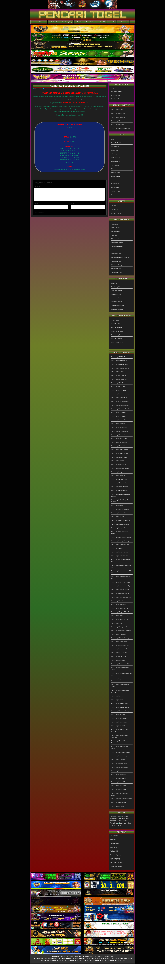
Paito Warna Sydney (116, 265)
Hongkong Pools (115, 816)
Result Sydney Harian (117, 331)
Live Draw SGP (44, 960)
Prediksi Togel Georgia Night (119, 457)
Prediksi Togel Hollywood (118, 472)
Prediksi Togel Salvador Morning (120, 638)
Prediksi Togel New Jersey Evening (120, 582)
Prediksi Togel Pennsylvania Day (120, 627)
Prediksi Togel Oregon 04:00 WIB (120, 608)
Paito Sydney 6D (115, 227)
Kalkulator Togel (115, 191)
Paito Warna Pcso (116, 261)
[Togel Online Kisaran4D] (82, 53)
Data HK (72, 958)
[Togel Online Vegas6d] (56, 901)
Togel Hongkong (115, 858)
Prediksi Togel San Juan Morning (120, 645)
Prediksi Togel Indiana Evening (119, 486)
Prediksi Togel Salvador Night (119, 641)
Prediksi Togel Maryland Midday (120, 528)
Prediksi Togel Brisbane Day (118, 375)
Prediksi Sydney (67, 22)
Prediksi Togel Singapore (118, 113)
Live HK (112, 88)
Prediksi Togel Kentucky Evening (120, 509)
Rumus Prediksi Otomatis (118, 143)
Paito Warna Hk (115, 239)
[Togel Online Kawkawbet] (56, 893)
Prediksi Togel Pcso (116, 121)
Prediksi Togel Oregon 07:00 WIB (120, 612)
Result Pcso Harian (116, 346)
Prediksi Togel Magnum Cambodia (120, 128)
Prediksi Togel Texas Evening (119, 718)
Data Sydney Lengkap (117, 309)
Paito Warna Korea (116, 250)
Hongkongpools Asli (116, 866)
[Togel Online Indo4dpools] (56, 950)
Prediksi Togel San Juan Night (119, 649)
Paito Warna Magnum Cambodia (120, 257)
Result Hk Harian (115, 323)
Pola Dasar (114, 169)
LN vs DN (113, 180)
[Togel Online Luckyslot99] (109, 885)
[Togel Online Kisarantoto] (82, 61)
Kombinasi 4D (115, 183)
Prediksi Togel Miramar (117, 548)
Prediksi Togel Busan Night (118, 390)
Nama (36, 203)
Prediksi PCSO (90, 22)
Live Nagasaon (114, 843)
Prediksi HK (101, 22)
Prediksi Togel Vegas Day (118, 759)
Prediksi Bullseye (54, 22)
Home (34, 22)
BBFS (112, 139)
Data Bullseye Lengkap (117, 305)
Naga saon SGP (115, 847)
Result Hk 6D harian (116, 338)
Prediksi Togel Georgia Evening (119, 449)
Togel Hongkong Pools (117, 862)
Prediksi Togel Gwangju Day (118, 464)
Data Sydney (123, 823)
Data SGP (121, 825)
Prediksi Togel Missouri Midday (119, 555)
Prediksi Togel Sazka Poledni (119, 652)
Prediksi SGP (79, 22)
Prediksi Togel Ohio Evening (118, 601)
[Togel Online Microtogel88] (56, 877)
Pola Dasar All (115, 165)
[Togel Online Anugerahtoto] (109, 909)
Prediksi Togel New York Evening (120, 589)
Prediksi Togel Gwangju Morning (120, 468)
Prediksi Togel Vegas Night (118, 774)
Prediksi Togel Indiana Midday (119, 490)
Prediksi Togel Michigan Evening (120, 541)
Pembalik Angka (115, 172)
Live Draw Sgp (115, 209)
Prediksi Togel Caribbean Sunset (120, 409)
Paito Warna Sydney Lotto (58, 960)
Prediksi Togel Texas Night (118, 725)
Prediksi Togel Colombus (118, 423)
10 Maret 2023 (38, 88)
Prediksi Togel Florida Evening (119, 442)
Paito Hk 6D (114, 235)
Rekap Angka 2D (115, 161)
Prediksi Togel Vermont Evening (119, 782)
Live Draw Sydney (116, 213)
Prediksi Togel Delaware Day (119, 435)
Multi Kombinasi (115, 176)
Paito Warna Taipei (116, 268)
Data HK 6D (95, 958)
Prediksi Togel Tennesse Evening (120, 703)
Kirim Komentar (39, 212)
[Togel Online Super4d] (82, 45)
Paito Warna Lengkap (117, 242)
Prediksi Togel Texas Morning (119, 722)
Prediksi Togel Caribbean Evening (120, 401)
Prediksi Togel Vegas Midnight (119, 767)
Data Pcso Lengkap (116, 301)
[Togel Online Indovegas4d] (109, 950)
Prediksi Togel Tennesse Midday (120, 707)
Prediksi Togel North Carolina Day (120, 593)
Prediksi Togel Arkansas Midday (120, 368)
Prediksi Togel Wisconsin (118, 806)
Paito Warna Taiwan (116, 272)
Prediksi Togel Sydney (117, 109)
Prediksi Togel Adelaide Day (118, 357)
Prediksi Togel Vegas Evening (119, 763)
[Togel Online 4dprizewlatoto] (56, 933)
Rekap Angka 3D (115, 157)
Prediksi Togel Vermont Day (118, 778)
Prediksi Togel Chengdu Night (119, 416)
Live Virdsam (114, 836)
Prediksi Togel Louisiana (117, 516)
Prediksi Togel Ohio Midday (118, 604)
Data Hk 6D (111, 22)
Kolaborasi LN (115, 187)
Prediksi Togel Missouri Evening (119, 552)
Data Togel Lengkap (116, 290)
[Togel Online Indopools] (109, 933)
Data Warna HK (120, 818)
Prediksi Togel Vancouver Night (119, 756)
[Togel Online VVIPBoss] (82, 29)
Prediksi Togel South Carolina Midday (121, 664)
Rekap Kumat (114, 150)
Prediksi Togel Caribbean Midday (120, 405)
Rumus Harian (115, 195)
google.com (71, 99)
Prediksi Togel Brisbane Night (119, 379)
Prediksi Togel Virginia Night (118, 789)
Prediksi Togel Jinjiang (117, 505)
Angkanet (113, 839)
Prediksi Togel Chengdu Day (118, 412)
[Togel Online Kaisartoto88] (56, 942)
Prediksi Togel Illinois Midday (119, 483)
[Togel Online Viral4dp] (82, 78)
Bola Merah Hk (115, 99)
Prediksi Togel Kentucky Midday (120, 513)
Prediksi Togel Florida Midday (119, 446)
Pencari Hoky (114, 823)
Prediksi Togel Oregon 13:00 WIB (120, 619)
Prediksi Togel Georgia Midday (119, 453)
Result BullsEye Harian (117, 342)
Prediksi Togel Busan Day (118, 386)
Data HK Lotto (87, 960)
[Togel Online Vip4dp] (109, 893)
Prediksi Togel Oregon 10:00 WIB (120, 615)
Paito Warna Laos (116, 253)
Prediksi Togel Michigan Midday (120, 544)
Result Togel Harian (116, 327)
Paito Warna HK (37, 958)
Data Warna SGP (124, 821)
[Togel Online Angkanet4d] (109, 925)
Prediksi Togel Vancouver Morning (120, 752)
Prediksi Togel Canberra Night (119, 397)
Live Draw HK (114, 205)
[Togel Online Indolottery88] (109, 917)
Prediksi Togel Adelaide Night (119, 360)
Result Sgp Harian (116, 320)
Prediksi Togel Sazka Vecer (118, 656)
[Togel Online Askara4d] (56, 909)
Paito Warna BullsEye (117, 246)
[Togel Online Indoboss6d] (109, 877)
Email (72, 203)
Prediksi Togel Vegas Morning (119, 771)
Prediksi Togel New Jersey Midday (120, 586)
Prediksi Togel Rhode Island (118, 634)
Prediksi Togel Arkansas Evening (120, 364)
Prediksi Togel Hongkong (118, 117)
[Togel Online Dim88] (82, 37)
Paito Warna (42, 22)
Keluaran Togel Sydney (117, 855)
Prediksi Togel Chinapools (118, 420)
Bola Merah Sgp (115, 95)
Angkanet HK (114, 851)
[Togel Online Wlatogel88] (56, 925)
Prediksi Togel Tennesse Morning (120, 711)
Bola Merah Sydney (116, 91)
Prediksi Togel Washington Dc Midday (121, 798)
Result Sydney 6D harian (117, 335)
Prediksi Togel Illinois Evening (119, 479)
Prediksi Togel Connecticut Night (120, 431)
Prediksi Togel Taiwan (117, 699)
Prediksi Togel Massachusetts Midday (121, 537)
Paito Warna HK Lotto (75, 960)
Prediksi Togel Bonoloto (117, 371)
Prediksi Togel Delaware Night (119, 438)
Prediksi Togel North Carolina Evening (121, 597)
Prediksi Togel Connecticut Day (119, 427)
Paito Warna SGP (63, 958)
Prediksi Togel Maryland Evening (120, 524)
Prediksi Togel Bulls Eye (117, 124)
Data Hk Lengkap (116, 298)
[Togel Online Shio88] (109, 942)
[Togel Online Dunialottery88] (109, 901)
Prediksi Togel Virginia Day (118, 785)
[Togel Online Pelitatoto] (82, 69)
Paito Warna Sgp (115, 231)
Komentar (47, 88)
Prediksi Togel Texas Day (118, 714)
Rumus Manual (115, 146)
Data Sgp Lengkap (116, 294)
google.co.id (82, 99)
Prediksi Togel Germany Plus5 (119, 460)
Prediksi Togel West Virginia (118, 802)
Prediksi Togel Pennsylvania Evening (121, 630)
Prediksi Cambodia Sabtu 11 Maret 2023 (69, 86)
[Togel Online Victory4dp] (56, 885)
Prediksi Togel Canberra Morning (120, 394)
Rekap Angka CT (115, 154)
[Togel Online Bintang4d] (56, 917)
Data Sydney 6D (123, 22)
